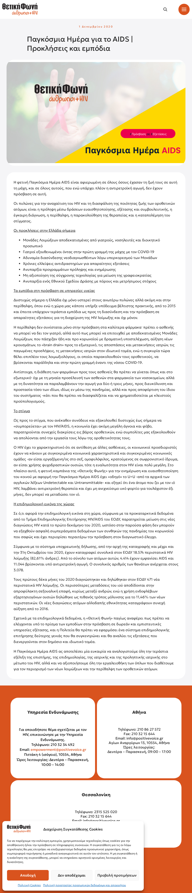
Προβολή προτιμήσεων (117, 875)
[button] (165, 9)
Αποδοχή (28, 875)
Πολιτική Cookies (29, 885)
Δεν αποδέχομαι (71, 875)
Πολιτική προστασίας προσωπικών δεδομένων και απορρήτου (84, 885)
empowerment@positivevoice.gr (58, 749)
